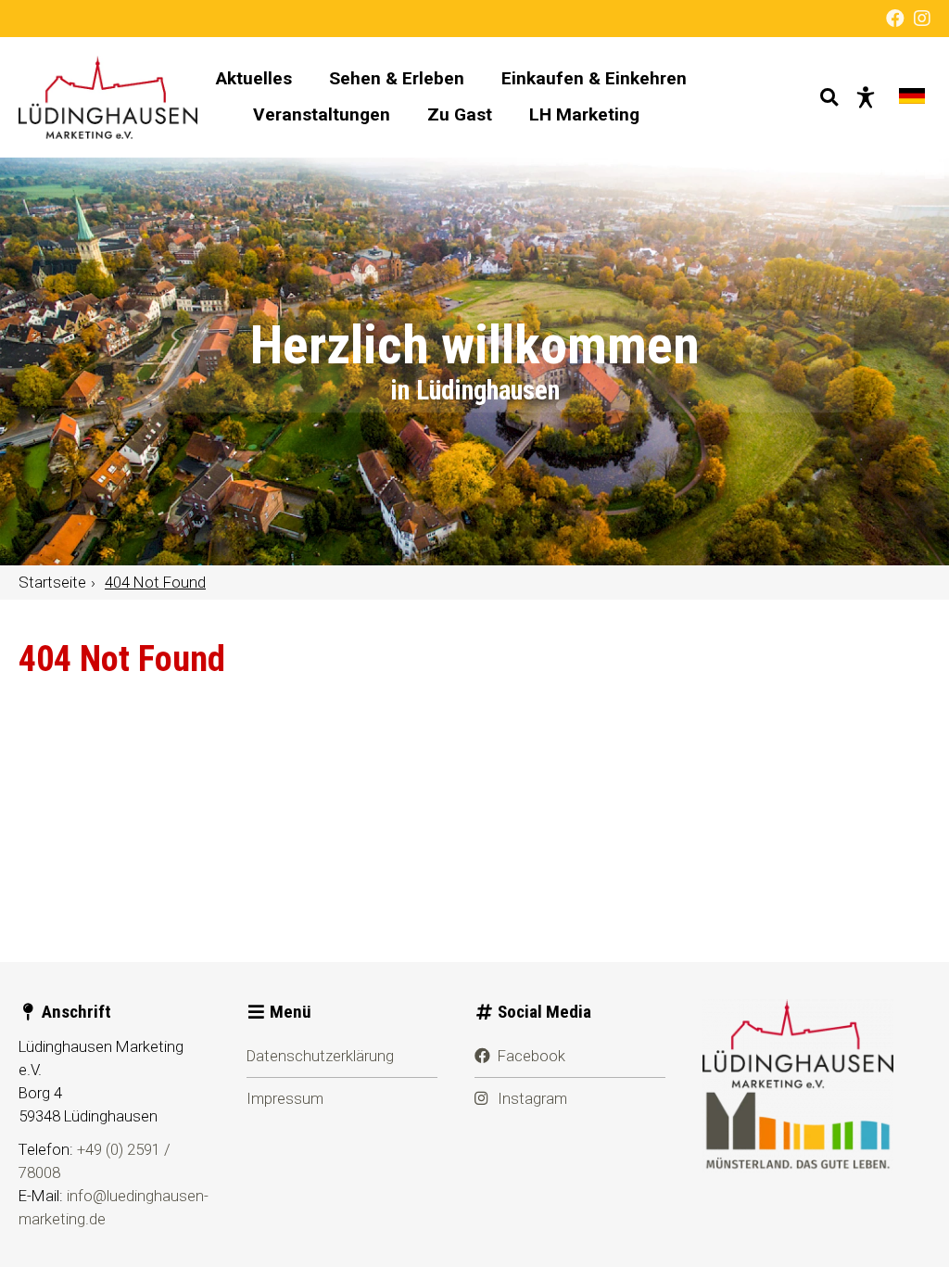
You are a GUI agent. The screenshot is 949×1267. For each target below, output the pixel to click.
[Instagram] (922, 18)
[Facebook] (895, 18)
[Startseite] (108, 97)
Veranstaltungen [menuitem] (321, 114)
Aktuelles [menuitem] (254, 78)
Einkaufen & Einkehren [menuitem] (594, 78)
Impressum (285, 1098)
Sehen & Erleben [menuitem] (396, 78)
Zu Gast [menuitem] (459, 114)
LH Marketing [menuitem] (584, 114)
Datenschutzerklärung (320, 1055)
